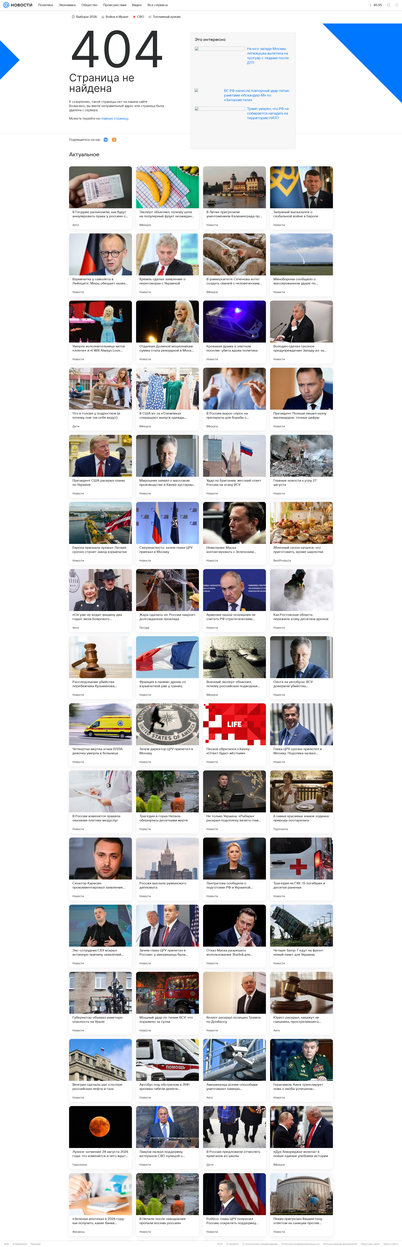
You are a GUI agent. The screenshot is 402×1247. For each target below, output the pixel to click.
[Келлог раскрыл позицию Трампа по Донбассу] (234, 1003)
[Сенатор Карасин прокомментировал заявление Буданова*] (100, 869)
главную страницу (114, 118)
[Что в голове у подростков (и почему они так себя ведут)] (100, 399)
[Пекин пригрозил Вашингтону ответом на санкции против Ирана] (301, 1204)
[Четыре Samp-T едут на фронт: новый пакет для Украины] (301, 936)
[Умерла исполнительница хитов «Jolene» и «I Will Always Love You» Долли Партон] (100, 332)
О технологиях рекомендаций (260, 1244)
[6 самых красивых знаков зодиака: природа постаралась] (301, 801)
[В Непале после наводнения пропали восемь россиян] (167, 1204)
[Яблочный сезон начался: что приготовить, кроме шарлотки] (301, 533)
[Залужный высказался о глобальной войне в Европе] (301, 197)
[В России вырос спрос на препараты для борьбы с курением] (234, 399)
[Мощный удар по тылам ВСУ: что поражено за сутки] (167, 1003)
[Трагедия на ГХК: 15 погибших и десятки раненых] (301, 869)
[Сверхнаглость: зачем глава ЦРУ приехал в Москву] (167, 533)
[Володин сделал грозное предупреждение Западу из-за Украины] (301, 332)
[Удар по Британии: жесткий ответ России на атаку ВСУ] (234, 466)
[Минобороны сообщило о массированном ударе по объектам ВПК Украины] (301, 264)
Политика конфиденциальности (300, 1244)
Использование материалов (340, 1244)
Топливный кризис (167, 16)
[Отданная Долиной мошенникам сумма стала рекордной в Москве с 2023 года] (167, 332)
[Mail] (6, 5)
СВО (140, 16)
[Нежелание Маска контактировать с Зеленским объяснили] (234, 533)
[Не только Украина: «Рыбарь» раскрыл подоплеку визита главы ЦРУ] (234, 801)
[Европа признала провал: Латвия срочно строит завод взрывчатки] (100, 533)
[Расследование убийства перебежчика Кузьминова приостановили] (100, 667)
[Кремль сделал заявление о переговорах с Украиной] (167, 264)
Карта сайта (391, 1244)
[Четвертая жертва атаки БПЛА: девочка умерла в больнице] (100, 734)
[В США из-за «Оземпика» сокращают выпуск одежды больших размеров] (167, 399)
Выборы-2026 (86, 16)
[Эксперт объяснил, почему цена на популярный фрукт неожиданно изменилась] (167, 197)
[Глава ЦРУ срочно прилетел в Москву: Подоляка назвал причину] (301, 734)
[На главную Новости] (20, 5)
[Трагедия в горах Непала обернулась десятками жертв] (167, 801)
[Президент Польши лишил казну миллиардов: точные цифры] (301, 399)
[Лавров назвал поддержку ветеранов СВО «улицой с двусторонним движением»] (167, 1137)
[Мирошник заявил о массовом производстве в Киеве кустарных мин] (167, 466)
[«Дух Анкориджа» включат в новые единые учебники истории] (301, 1137)
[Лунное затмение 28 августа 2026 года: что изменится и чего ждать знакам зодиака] (100, 1137)
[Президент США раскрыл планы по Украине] (100, 466)
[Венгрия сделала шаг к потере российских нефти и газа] (100, 1070)
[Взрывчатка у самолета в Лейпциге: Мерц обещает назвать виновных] (100, 264)
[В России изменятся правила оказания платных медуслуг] (100, 801)
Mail (6, 1244)
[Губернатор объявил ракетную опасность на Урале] (100, 1003)
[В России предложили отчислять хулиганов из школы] (234, 1137)
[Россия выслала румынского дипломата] (167, 869)
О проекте (232, 1244)
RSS (220, 1244)
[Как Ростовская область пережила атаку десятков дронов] (301, 600)
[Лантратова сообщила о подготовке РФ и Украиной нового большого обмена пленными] (234, 869)
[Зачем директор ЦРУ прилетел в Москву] (167, 734)
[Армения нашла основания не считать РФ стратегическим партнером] (234, 600)
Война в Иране (117, 16)
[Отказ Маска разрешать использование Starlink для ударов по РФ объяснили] (234, 936)
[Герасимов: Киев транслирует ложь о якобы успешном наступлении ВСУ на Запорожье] (301, 1070)
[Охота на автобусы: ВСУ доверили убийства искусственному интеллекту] (301, 667)
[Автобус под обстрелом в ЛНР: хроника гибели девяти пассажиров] (167, 1070)
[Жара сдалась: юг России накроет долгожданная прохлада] (167, 600)
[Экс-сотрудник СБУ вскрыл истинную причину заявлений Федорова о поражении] (100, 936)
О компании (20, 1244)
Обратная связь (370, 1244)
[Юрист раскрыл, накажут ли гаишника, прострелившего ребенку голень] (301, 1003)
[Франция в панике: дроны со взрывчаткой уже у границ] (167, 667)
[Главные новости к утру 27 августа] (301, 466)
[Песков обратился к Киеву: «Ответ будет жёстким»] (234, 734)
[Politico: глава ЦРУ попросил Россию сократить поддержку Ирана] (234, 1204)
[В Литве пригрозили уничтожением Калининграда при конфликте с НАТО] (234, 197)
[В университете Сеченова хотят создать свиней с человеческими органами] (234, 264)
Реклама (36, 1244)
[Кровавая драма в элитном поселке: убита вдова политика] (234, 332)
